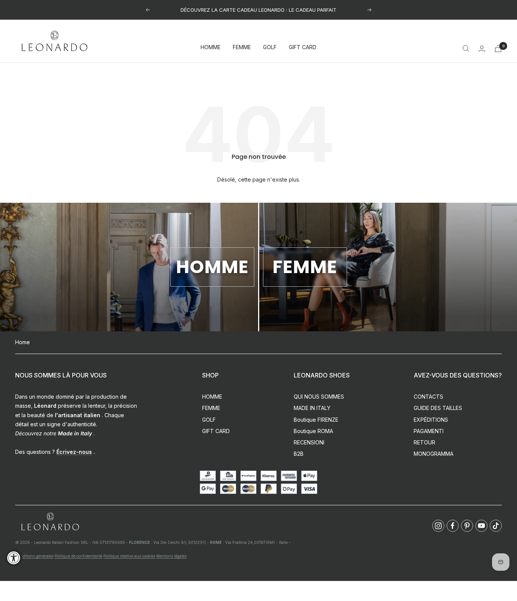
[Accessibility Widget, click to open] (13, 557)
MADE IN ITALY (312, 408)
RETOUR (424, 442)
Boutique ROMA (313, 431)
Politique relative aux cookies (129, 556)
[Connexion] (481, 48)
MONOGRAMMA (433, 453)
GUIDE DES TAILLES (438, 408)
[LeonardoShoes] (50, 522)
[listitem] (438, 526)
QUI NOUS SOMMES (319, 396)
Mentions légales (171, 556)
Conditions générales (34, 556)
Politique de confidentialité (78, 556)
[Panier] (498, 48)
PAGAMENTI (429, 431)
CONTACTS (428, 396)
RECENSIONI (309, 442)
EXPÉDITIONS (431, 419)
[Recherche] (465, 48)
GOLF (270, 47)
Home (22, 342)
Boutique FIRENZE (316, 419)
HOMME (211, 47)
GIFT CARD (302, 47)
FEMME (242, 47)
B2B (299, 453)
